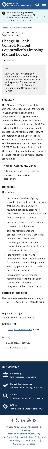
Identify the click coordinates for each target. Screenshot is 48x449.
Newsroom (27, 28)
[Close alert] (44, 16)
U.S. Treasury (24, 430)
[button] (37, 5)
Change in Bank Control (20, 329)
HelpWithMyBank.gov (21, 383)
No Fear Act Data (11, 437)
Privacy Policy (12, 427)
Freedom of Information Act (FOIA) (24, 433)
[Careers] (6, 396)
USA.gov (25, 427)
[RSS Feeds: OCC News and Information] (35, 420)
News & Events (15, 28)
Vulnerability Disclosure (19, 440)
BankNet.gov (16, 373)
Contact (36, 440)
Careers (14, 394)
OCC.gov (14, 405)
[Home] (6, 385)
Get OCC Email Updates (24, 444)
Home (4, 28)
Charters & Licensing (16, 348)
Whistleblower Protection (33, 437)
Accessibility (36, 427)
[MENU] (44, 5)
